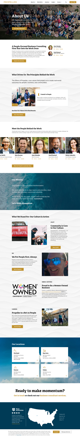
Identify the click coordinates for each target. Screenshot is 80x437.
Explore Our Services (19, 61)
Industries (47, 2)
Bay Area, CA (62, 416)
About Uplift (56, 247)
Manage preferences (66, 432)
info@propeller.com (16, 423)
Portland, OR (62, 414)
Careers (59, 2)
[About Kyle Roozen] (23, 145)
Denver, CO (61, 418)
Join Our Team (17, 326)
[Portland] (29, 411)
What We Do (39, 2)
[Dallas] (43, 421)
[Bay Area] (28, 415)
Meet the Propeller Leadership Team (22, 166)
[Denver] (37, 415)
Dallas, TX (61, 420)
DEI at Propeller (18, 269)
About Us (33, 2)
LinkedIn (61, 49)
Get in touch (19, 395)
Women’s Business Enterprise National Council (51, 291)
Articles (57, 49)
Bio (54, 49)
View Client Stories (18, 114)
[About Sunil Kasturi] (57, 145)
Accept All (56, 432)
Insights (53, 2)
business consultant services (53, 395)
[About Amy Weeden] (40, 145)
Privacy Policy (19, 434)
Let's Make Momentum (19, 28)
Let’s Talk (72, 2)
